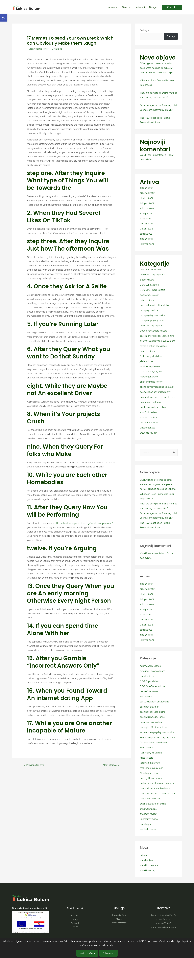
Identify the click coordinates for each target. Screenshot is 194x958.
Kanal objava (147, 860)
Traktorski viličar (119, 923)
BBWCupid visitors (149, 284)
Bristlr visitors (147, 300)
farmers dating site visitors (153, 346)
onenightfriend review (151, 381)
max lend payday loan (151, 371)
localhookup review (39, 48)
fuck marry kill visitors (151, 356)
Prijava (143, 855)
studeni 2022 (146, 198)
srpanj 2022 (146, 213)
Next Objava (111, 765)
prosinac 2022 (147, 193)
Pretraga (144, 30)
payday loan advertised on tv (155, 392)
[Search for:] (159, 452)
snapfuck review (148, 412)
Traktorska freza (119, 915)
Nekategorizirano (149, 376)
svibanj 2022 (146, 223)
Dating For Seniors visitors (153, 330)
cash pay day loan (149, 310)
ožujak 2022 (146, 233)
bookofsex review (149, 295)
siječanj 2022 (146, 239)
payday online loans (150, 402)
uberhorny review (149, 422)
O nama (126, 7)
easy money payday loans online (157, 335)
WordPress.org (147, 870)
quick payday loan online (153, 407)
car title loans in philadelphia (154, 305)
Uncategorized (147, 427)
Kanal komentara (149, 865)
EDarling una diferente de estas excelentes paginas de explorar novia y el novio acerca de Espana (158, 68)
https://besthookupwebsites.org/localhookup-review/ (84, 523)
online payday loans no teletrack (157, 387)
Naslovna (112, 7)
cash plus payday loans (152, 320)
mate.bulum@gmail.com (163, 927)
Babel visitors (147, 279)
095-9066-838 (163, 923)
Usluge (153, 7)
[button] (3, 18)
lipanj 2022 (145, 218)
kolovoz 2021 (147, 244)
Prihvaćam (108, 953)
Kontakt (74, 927)
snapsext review (148, 417)
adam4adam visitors (150, 269)
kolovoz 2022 (147, 208)
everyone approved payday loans (157, 341)
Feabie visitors (147, 351)
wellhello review (148, 432)
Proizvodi (140, 7)
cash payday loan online (152, 315)
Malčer (119, 919)
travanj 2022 (146, 228)
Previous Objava (33, 765)
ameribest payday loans (152, 274)
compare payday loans (152, 325)
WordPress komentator (152, 155)
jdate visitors (146, 361)
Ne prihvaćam (87, 953)
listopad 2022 (147, 203)
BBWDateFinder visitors (152, 290)
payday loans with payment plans (157, 397)
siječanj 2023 (146, 188)
